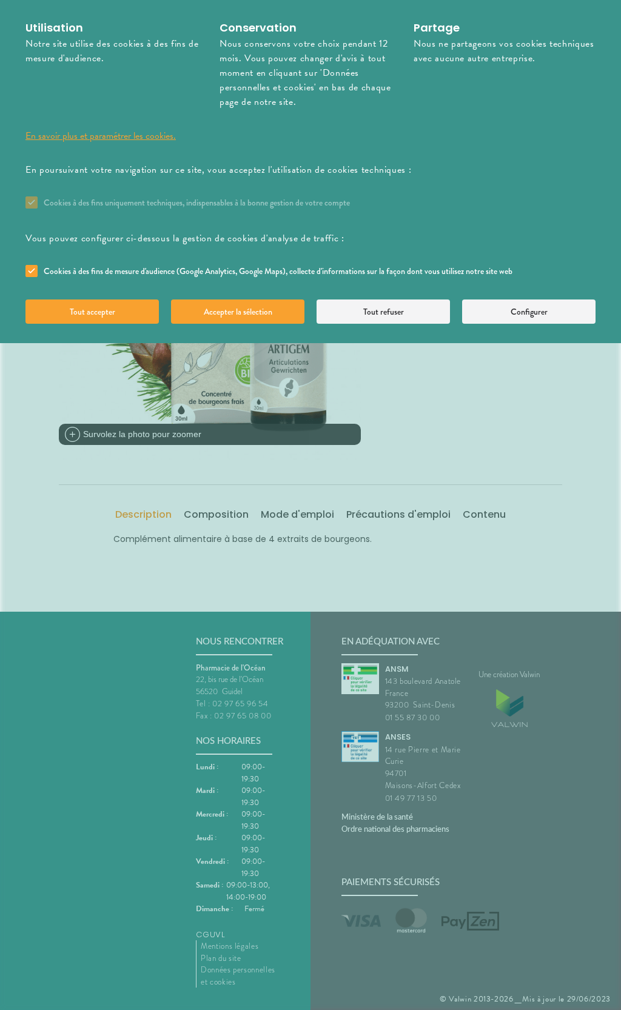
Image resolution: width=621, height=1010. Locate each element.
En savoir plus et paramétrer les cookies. (100, 136)
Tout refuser (383, 312)
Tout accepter (92, 312)
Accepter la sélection (238, 312)
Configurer (529, 312)
